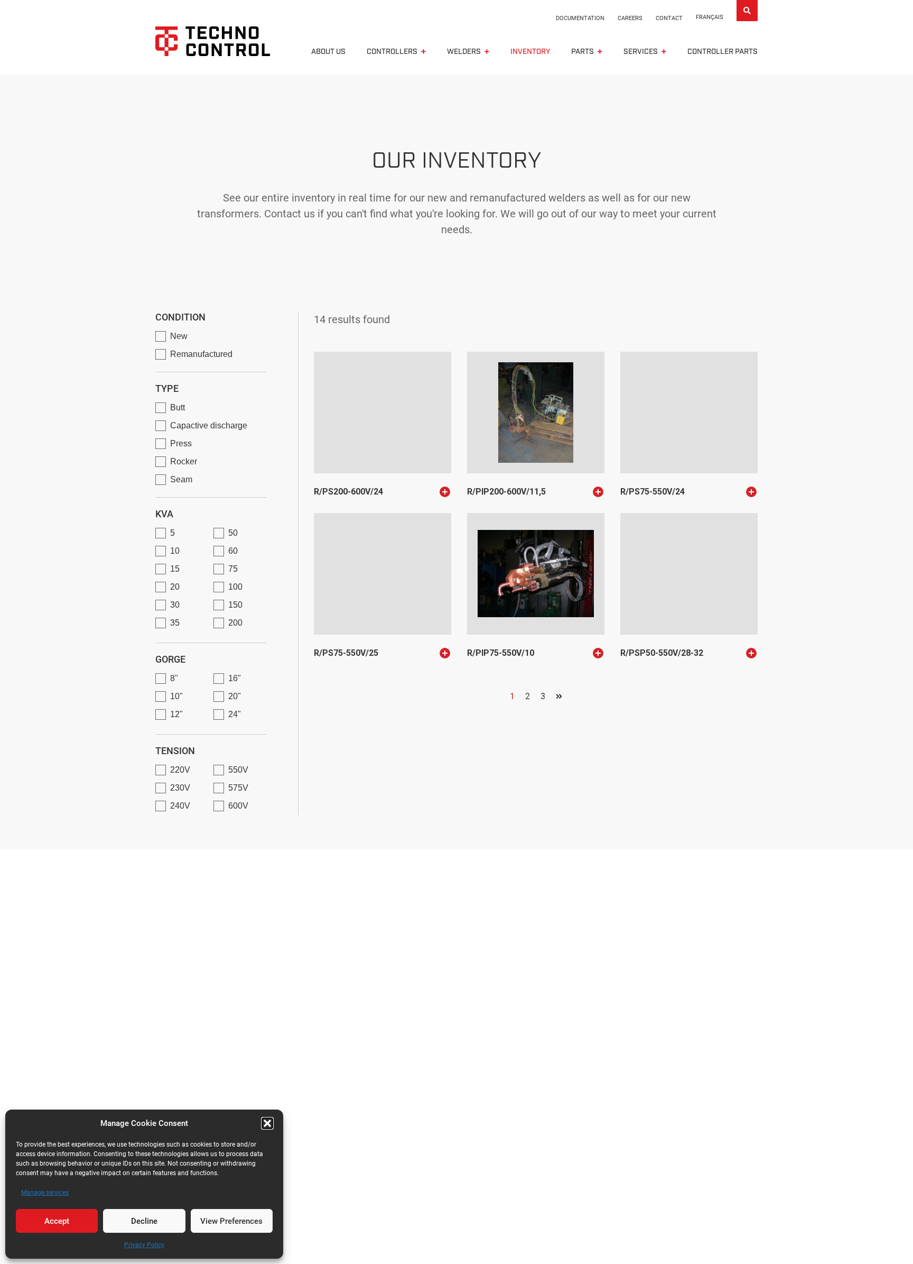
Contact (669, 18)
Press (181, 443)
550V (238, 769)
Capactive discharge (208, 425)
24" (234, 714)
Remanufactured (201, 354)
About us (328, 52)
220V (180, 769)
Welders (464, 52)
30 (175, 604)
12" (176, 714)
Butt (177, 407)
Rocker (183, 461)
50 (233, 532)
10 (175, 550)
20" (234, 696)
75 (233, 568)
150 (235, 604)
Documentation (580, 18)
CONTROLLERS (392, 52)
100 (235, 586)
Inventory (530, 52)
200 (235, 622)
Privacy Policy (144, 1245)
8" (174, 678)
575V (238, 787)
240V (180, 805)
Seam (181, 479)
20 (175, 586)
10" (176, 696)
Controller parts (722, 52)
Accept (56, 1221)
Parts (582, 52)
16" (234, 678)
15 (175, 568)
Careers (630, 18)
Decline (144, 1221)
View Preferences (231, 1221)
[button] (267, 1123)
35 (175, 622)
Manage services (45, 1192)
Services (640, 52)
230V (180, 787)
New (179, 336)
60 (233, 550)
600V (238, 805)
